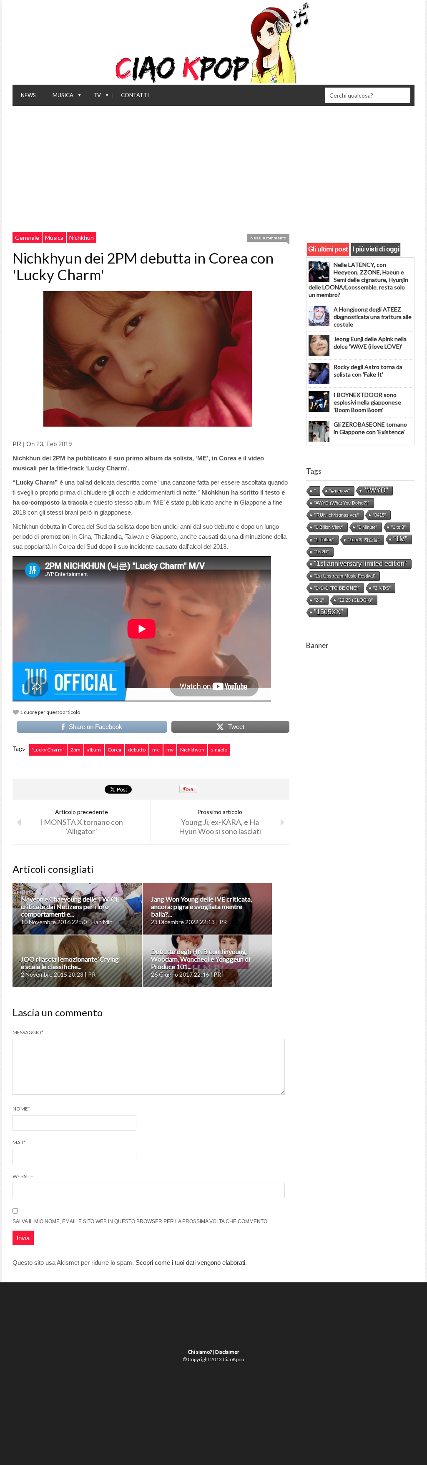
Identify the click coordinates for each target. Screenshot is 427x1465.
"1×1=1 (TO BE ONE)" (336, 588)
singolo (219, 749)
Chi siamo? (200, 1352)
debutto (137, 749)
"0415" (379, 515)
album (94, 749)
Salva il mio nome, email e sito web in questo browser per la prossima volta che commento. (141, 1221)
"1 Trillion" (324, 539)
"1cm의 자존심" (363, 539)
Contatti (135, 95)
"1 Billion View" (328, 527)
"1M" (400, 539)
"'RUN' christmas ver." (336, 515)
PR (17, 443)
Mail (19, 1142)
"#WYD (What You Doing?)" (341, 502)
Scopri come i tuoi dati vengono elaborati (190, 1262)
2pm (75, 749)
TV (93, 97)
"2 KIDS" (382, 588)
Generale (27, 237)
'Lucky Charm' (48, 749)
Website (23, 1176)
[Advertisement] (213, 168)
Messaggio (28, 1032)
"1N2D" (321, 551)
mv (169, 749)
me (156, 749)
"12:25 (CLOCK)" (355, 600)
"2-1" (319, 600)
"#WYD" (376, 490)
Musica (58, 97)
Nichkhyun (192, 749)
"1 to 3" (398, 527)
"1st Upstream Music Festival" (344, 575)
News (28, 95)
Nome (21, 1109)
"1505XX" (328, 612)
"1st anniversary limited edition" (360, 563)
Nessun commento (268, 237)
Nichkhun (81, 237)
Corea (114, 749)
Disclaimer (227, 1352)
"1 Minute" (367, 527)
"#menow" (339, 490)
